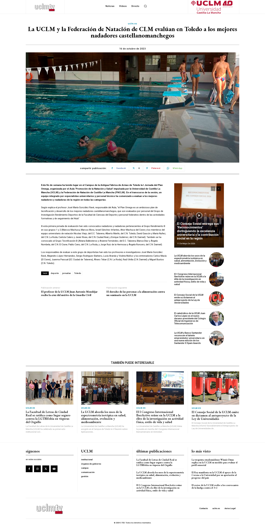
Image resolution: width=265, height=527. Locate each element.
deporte (55, 273)
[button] (145, 6)
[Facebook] (29, 468)
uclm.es (132, 23)
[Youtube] (54, 468)
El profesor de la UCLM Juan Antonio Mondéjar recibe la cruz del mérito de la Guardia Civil (69, 293)
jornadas (66, 273)
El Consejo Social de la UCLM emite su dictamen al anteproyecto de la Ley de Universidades (188, 299)
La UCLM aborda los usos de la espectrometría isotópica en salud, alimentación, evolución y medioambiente (190, 259)
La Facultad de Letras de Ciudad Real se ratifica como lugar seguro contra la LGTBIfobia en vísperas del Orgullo (48, 417)
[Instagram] (37, 468)
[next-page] (218, 188)
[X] (45, 468)
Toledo (77, 273)
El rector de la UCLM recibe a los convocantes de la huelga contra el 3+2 (215, 486)
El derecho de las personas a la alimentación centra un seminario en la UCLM (135, 293)
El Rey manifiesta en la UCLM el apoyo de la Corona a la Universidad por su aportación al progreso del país (214, 475)
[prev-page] (213, 188)
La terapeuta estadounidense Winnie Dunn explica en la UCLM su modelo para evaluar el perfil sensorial (214, 462)
